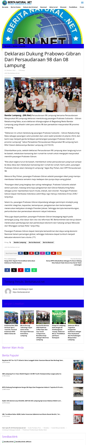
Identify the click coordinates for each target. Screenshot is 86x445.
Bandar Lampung (20, 242)
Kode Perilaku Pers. (34, 428)
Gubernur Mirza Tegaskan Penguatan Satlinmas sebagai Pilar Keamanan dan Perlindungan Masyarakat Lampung (74, 333)
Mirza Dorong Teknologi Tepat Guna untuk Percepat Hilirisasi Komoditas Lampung (27, 331)
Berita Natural (48, 242)
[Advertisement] (43, 26)
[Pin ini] (21, 270)
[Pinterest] (31, 253)
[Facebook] (20, 253)
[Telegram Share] (27, 270)
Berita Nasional (34, 242)
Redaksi (46, 428)
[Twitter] (26, 253)
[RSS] (59, 253)
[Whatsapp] (34, 270)
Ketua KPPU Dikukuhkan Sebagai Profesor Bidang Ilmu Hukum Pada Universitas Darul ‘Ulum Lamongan (64, 262)
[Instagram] (42, 253)
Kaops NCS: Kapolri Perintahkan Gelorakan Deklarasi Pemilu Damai (19, 261)
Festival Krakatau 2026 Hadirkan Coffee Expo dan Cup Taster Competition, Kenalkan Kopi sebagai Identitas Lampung (42, 333)
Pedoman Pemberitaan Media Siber (35, 430)
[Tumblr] (36, 253)
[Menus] (82, 2)
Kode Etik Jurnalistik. (58, 428)
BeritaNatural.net (35, 281)
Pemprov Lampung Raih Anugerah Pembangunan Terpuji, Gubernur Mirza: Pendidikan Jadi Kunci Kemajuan (58, 332)
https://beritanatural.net (21, 292)
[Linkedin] (47, 253)
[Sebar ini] (7, 270)
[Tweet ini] (14, 270)
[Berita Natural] (17, 3)
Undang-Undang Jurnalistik (11, 430)
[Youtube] (53, 253)
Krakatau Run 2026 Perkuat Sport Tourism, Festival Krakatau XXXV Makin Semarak (11, 330)
